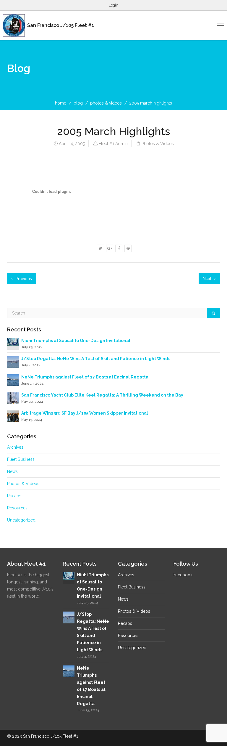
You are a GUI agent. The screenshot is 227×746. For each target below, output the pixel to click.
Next (208, 278)
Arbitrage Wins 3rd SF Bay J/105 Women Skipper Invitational (84, 413)
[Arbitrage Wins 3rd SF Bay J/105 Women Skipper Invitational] (13, 416)
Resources (17, 508)
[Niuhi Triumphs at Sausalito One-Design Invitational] (13, 341)
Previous (23, 278)
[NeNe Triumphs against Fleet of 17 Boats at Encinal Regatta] (13, 379)
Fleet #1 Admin (113, 143)
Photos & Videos (106, 103)
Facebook (183, 574)
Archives (15, 447)
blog (78, 103)
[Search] (213, 313)
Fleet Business (21, 459)
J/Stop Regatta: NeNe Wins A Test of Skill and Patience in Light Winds (95, 358)
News (12, 471)
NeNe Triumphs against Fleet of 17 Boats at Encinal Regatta (84, 377)
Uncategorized (21, 520)
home (60, 103)
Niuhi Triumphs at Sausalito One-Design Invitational (75, 340)
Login (113, 5)
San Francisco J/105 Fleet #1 (60, 25)
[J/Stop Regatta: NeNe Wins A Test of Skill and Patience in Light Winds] (13, 361)
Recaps (14, 495)
